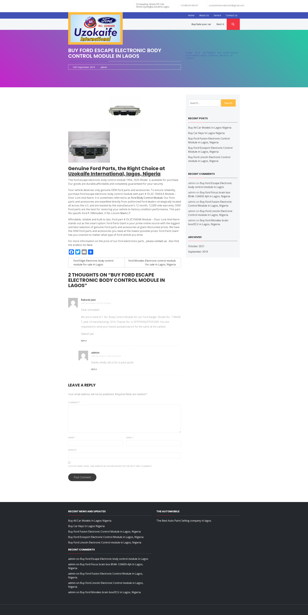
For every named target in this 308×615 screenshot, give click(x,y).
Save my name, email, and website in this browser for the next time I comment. (110, 466)
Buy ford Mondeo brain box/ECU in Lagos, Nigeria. (110, 592)
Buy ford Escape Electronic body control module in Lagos (114, 559)
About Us (204, 15)
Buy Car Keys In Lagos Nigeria (206, 133)
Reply (84, 340)
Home (191, 15)
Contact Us (231, 15)
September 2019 (198, 251)
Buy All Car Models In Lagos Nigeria (209, 127)
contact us (160, 241)
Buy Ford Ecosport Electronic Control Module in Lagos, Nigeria (105, 537)
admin (104, 67)
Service (217, 15)
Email (130, 437)
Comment (74, 402)
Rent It (220, 24)
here (89, 245)
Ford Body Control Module (147, 197)
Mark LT (125, 213)
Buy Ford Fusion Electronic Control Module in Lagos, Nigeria (104, 531)
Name (71, 437)
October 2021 (196, 246)
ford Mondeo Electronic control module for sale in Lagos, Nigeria (152, 262)
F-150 (91, 213)
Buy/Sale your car (201, 24)
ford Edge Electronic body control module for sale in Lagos (93, 262)
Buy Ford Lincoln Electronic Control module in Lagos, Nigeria (104, 542)
